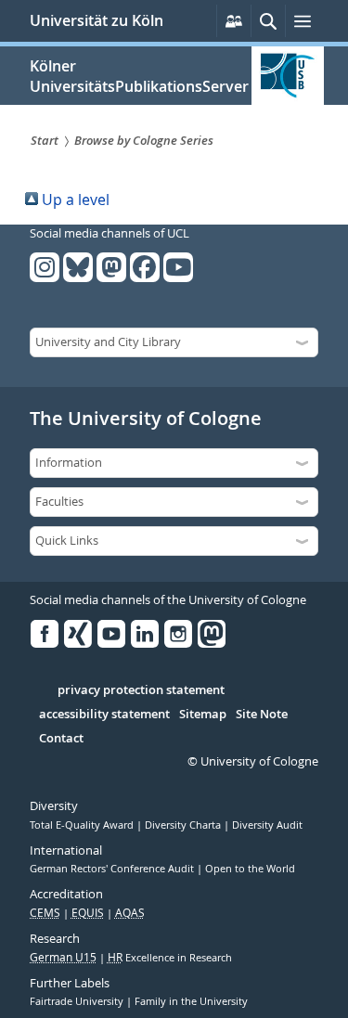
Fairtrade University (78, 1001)
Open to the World (250, 868)
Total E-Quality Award (83, 824)
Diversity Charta (184, 824)
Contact (61, 738)
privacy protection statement (141, 690)
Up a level (74, 199)
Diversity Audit (267, 824)
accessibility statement (104, 714)
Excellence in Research (170, 957)
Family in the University (191, 1001)
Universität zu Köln (96, 20)
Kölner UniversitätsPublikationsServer (139, 76)
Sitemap (202, 714)
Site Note (262, 714)
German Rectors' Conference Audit (113, 868)
